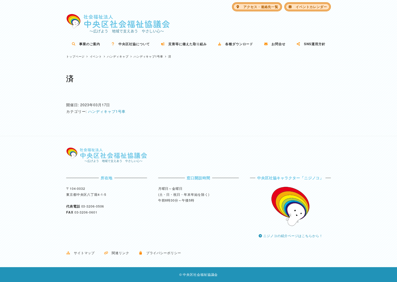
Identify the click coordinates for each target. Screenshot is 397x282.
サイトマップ (82, 252)
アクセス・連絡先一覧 (259, 6)
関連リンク (118, 252)
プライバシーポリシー (162, 252)
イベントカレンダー (309, 6)
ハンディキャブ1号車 (107, 111)
